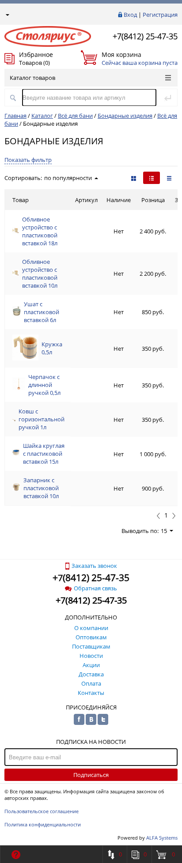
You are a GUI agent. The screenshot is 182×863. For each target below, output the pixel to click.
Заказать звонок (94, 566)
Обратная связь (95, 588)
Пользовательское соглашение (41, 811)
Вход (130, 15)
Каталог (42, 116)
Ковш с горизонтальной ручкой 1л (41, 419)
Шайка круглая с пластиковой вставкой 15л (43, 453)
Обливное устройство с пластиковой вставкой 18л (39, 231)
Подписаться (91, 775)
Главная (15, 116)
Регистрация (160, 15)
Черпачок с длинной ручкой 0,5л (44, 385)
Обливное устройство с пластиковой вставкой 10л (39, 273)
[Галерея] (151, 178)
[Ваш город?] (6, 15)
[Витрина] (133, 178)
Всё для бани (75, 116)
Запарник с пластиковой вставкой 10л (41, 488)
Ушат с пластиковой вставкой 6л (41, 312)
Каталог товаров (32, 78)
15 (164, 531)
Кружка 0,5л (52, 348)
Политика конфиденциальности (42, 824)
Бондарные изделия (125, 116)
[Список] (169, 178)
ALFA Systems (162, 837)
